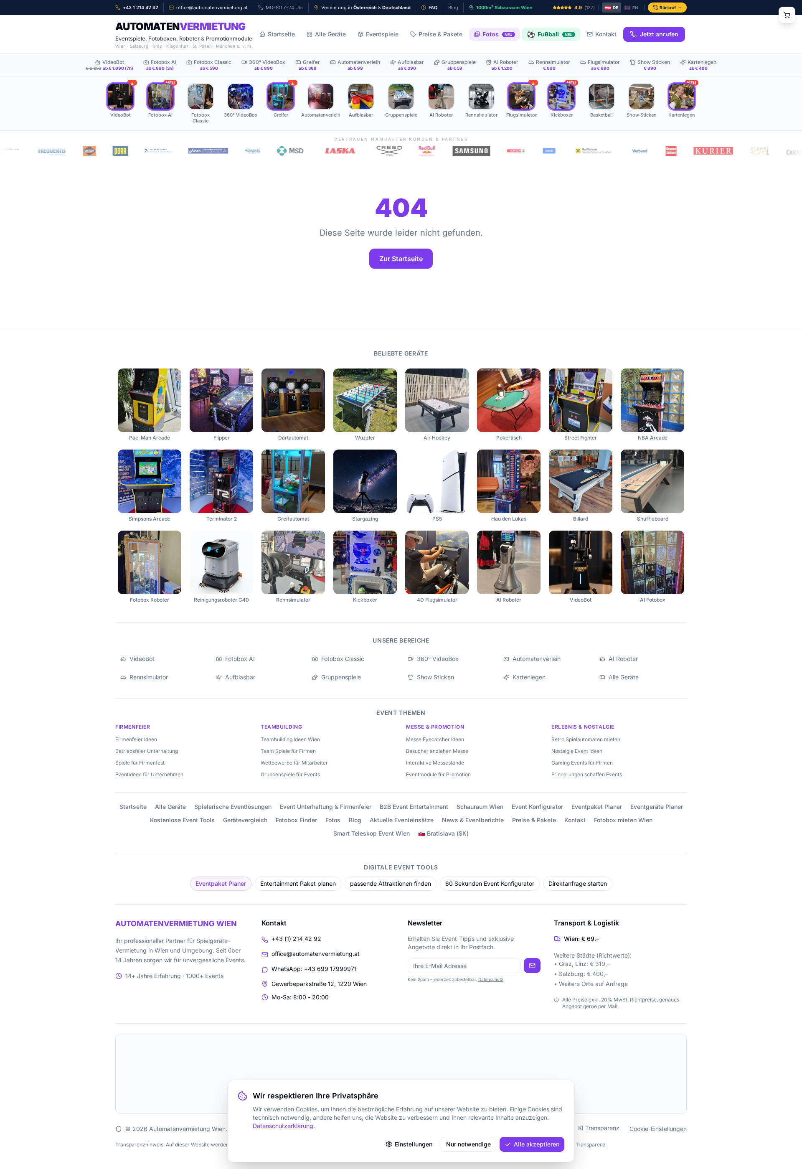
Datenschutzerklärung (283, 1125)
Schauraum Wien (480, 806)
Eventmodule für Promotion (438, 774)
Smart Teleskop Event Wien (371, 833)
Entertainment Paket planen (298, 883)
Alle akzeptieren (536, 1144)
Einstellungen (413, 1144)
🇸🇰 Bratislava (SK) (443, 833)
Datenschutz (490, 979)
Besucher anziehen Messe (437, 751)
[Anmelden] (532, 965)
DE (611, 7)
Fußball (550, 34)
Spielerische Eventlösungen (233, 806)
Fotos (497, 34)
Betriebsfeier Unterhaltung (146, 751)
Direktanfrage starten (577, 883)
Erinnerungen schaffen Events (586, 774)
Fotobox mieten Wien (623, 819)
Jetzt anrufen (659, 34)
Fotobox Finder (296, 819)
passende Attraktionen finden (390, 883)
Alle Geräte (330, 34)
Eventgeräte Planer (656, 806)
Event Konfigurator (537, 806)
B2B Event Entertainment (414, 806)
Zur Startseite (401, 258)
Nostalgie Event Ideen (576, 751)
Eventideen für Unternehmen (149, 774)
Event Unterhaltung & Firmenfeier (325, 806)
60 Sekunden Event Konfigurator (489, 883)
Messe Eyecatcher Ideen (435, 739)
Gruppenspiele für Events (290, 774)
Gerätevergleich (245, 819)
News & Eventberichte (473, 819)
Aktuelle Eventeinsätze (402, 819)
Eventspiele (382, 34)
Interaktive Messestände (435, 763)
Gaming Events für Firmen (582, 763)
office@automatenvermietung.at (316, 953)
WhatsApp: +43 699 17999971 (314, 968)
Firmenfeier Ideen (136, 739)
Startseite (281, 34)
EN (631, 7)
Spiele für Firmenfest (140, 763)
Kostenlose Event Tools (182, 819)
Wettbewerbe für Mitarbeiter (294, 763)
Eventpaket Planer (596, 806)
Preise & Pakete (440, 34)
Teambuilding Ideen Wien (290, 739)
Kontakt (606, 34)
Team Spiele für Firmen (288, 751)
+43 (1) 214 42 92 (296, 938)
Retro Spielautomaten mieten (585, 739)
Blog (355, 819)
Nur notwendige (468, 1144)
